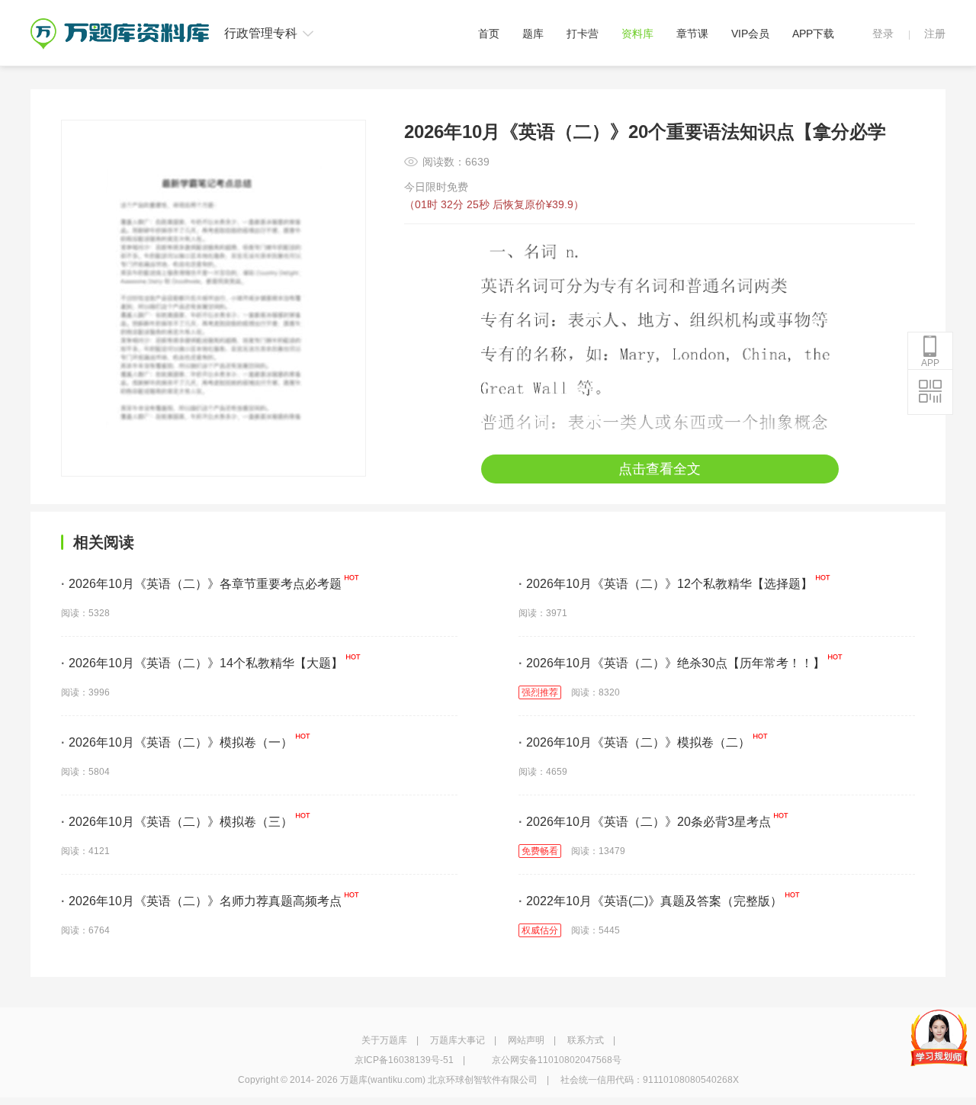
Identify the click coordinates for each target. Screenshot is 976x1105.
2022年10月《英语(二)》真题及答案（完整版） (650, 901)
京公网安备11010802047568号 (556, 1060)
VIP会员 (750, 33)
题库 (533, 33)
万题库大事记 (457, 1040)
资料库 (637, 33)
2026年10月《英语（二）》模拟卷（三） (177, 821)
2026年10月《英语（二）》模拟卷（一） (177, 742)
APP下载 (813, 33)
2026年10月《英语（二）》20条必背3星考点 (644, 821)
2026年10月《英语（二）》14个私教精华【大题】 (202, 663)
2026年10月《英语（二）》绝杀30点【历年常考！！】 (671, 663)
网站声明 (526, 1040)
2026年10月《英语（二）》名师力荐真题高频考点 (201, 901)
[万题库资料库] (119, 23)
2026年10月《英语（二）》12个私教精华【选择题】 (665, 583)
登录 (883, 33)
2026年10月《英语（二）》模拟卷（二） (634, 742)
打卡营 (583, 33)
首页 (488, 33)
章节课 (692, 33)
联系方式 (585, 1040)
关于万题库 (384, 1040)
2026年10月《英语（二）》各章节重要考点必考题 (201, 583)
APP (930, 363)
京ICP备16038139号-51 (404, 1060)
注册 (935, 33)
